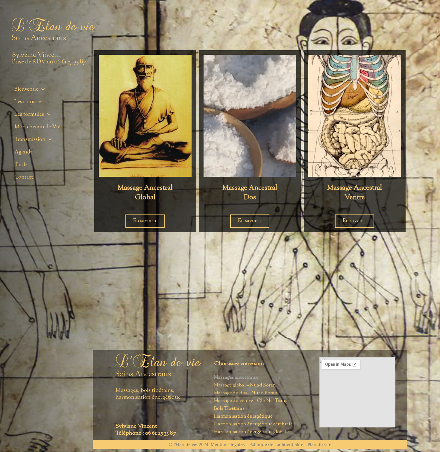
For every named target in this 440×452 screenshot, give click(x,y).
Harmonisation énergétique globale (251, 432)
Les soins (24, 102)
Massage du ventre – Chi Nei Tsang (251, 401)
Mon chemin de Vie (37, 127)
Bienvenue (26, 89)
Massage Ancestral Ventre (354, 193)
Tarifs (21, 165)
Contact (23, 177)
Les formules (29, 114)
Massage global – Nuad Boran (245, 385)
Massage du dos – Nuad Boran (245, 393)
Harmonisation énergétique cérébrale (253, 424)
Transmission (29, 140)
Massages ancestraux (236, 377)
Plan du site (319, 444)
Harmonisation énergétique (243, 416)
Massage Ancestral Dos (249, 193)
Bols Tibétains (229, 408)
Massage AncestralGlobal (145, 193)
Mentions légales (228, 444)
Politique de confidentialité (276, 444)
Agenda (23, 152)
